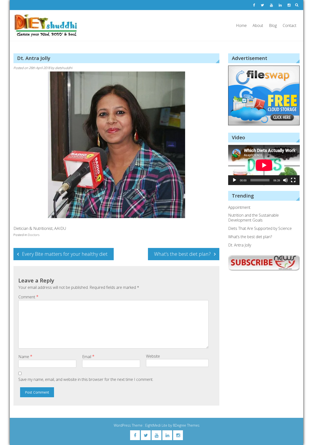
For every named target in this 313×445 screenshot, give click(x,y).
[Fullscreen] (293, 180)
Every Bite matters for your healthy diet (65, 254)
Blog (273, 25)
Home (241, 25)
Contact (289, 25)
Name (25, 356)
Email (88, 356)
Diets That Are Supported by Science (260, 228)
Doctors (33, 235)
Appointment (239, 207)
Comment (28, 297)
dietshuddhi (63, 68)
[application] (264, 165)
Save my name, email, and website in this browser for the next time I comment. (85, 379)
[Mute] (285, 180)
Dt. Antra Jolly (239, 245)
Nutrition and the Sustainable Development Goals (253, 217)
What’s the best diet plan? (182, 254)
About (258, 25)
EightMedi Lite (156, 425)
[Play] (234, 180)
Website (153, 356)
